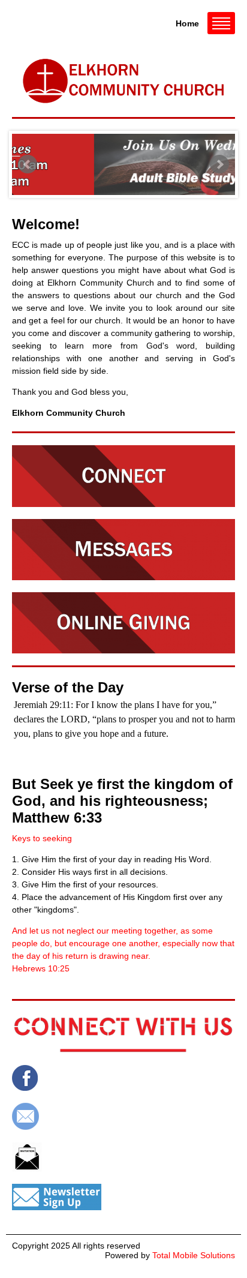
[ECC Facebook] (123, 1078)
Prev (27, 164)
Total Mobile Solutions (193, 1255)
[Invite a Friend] (123, 1157)
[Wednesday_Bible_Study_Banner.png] (133, 164)
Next (219, 164)
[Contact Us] (123, 1116)
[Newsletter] (123, 1197)
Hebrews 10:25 (41, 968)
